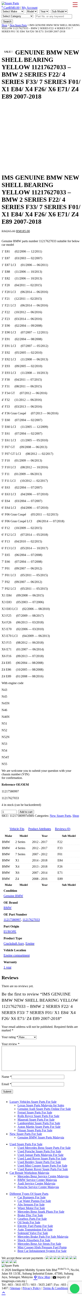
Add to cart (26, 811)
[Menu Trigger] (75, 4)
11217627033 (31, 919)
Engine (29, 943)
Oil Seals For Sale (29, 1222)
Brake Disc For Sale (30, 1215)
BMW (8, 907)
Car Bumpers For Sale (32, 1197)
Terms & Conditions (55, 1288)
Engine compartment (17, 955)
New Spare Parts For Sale (26, 1134)
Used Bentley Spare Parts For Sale (39, 1162)
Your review (11, 1044)
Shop (4, 25)
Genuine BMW (13, 896)
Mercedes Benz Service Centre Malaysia (43, 1176)
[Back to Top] (4, 1292)
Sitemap (15, 1288)
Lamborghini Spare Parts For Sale (39, 1123)
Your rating (10, 1037)
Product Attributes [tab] (39, 828)
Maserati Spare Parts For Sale (36, 1119)
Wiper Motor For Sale (31, 1208)
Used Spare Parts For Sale (26, 1144)
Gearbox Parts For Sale (32, 1218)
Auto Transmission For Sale (35, 1229)
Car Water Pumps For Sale (34, 1201)
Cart (11, 7)
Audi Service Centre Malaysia (36, 1183)
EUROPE (10, 931)
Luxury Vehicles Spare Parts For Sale (33, 1101)
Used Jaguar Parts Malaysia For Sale (40, 1155)
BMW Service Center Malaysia (37, 1180)
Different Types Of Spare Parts (29, 1193)
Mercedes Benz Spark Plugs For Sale (41, 1211)
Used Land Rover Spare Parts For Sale (42, 1158)
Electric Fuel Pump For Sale (35, 1226)
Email (6, 1084)
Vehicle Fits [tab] (17, 828)
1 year (7, 967)
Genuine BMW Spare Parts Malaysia (41, 1137)
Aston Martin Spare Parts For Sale (39, 1126)
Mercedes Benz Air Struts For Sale (39, 1243)
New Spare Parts (18, 25)
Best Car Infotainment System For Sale (42, 1251)
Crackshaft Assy (14, 943)
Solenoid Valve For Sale (33, 1233)
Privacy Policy (31, 1288)
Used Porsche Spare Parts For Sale (39, 1151)
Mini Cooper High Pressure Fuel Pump (42, 1247)
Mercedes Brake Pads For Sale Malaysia (43, 1236)
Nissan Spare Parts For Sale (35, 1130)
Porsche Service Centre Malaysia (38, 1187)
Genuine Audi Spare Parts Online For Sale (44, 1109)
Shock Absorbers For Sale (34, 1240)
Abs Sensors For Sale (31, 1204)
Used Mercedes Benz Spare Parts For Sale (44, 1147)
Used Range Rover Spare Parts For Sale (43, 1169)
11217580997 (12, 919)
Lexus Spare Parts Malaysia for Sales (41, 1105)
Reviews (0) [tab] (62, 828)
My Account (29, 7)
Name (7, 1076)
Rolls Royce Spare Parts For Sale (38, 1116)
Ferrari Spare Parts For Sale (35, 1112)
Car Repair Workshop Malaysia (29, 1172)
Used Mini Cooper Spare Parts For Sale (42, 1165)
